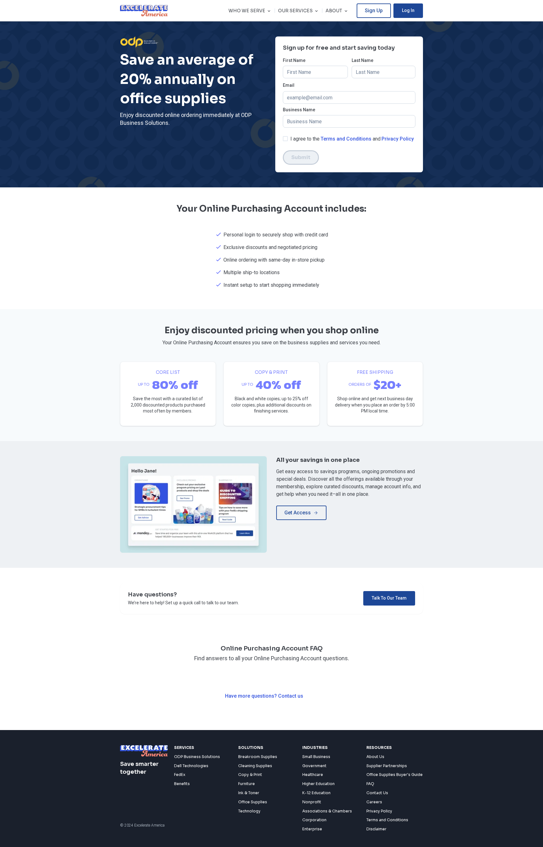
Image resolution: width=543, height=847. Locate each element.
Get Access (297, 513)
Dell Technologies (191, 765)
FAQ (370, 783)
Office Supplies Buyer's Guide (394, 774)
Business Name (299, 110)
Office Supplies (252, 802)
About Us (375, 756)
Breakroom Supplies (257, 756)
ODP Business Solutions (197, 756)
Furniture (246, 783)
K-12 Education (316, 792)
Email (288, 85)
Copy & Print (250, 774)
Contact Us (377, 792)
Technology (249, 811)
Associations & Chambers (327, 811)
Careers (374, 802)
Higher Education (318, 783)
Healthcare (312, 774)
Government (314, 765)
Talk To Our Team (389, 598)
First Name (294, 60)
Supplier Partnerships (386, 765)
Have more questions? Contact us (264, 696)
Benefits (182, 783)
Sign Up (374, 11)
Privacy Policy (397, 139)
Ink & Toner (248, 792)
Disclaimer (376, 829)
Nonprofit (311, 802)
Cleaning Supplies (255, 765)
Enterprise (312, 829)
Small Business (316, 756)
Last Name (362, 60)
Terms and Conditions (346, 139)
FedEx (179, 774)
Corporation (314, 819)
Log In (408, 10)
